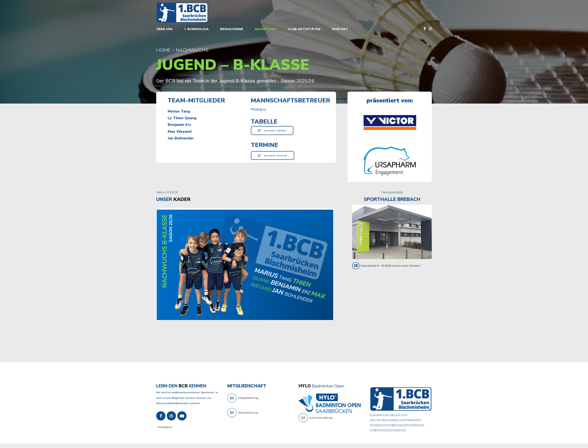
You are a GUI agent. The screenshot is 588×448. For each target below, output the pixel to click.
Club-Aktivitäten (304, 29)
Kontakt (340, 29)
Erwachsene (231, 29)
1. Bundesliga (196, 29)
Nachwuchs (265, 29)
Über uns (164, 29)
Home (163, 50)
